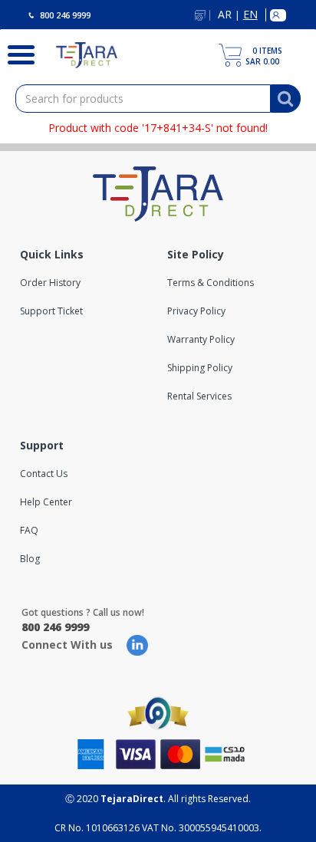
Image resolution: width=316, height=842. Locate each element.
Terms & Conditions (210, 282)
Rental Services (199, 396)
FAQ (29, 530)
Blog (30, 558)
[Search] (16, 53)
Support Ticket (51, 310)
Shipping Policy (199, 367)
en (250, 14)
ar (225, 14)
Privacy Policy (196, 310)
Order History (50, 282)
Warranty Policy (201, 339)
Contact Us (43, 473)
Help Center (46, 501)
